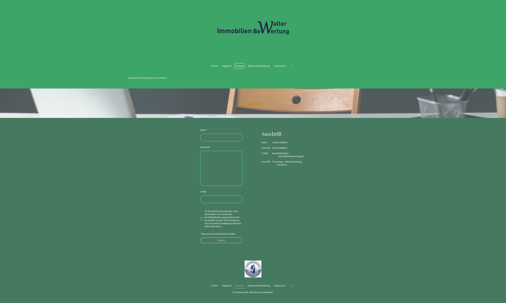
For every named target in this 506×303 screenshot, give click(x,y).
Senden (221, 240)
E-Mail (203, 191)
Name (203, 130)
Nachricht (205, 147)
